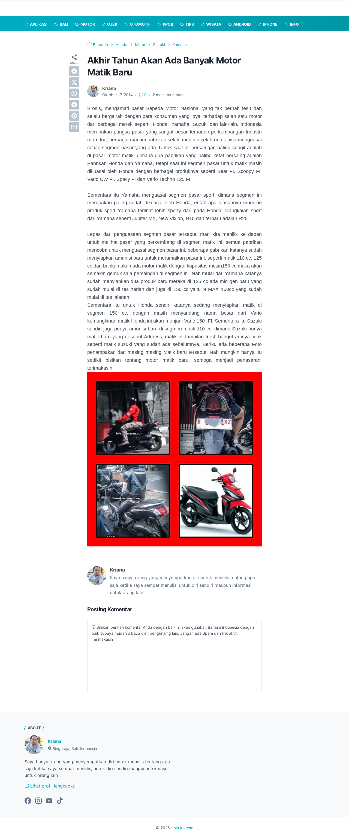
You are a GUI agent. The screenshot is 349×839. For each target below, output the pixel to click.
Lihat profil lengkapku (52, 786)
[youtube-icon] (49, 801)
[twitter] (74, 82)
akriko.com (183, 827)
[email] (74, 127)
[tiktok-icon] (59, 801)
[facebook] (74, 71)
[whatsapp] (74, 93)
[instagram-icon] (38, 801)
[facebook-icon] (28, 801)
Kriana (54, 741)
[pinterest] (74, 116)
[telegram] (74, 105)
